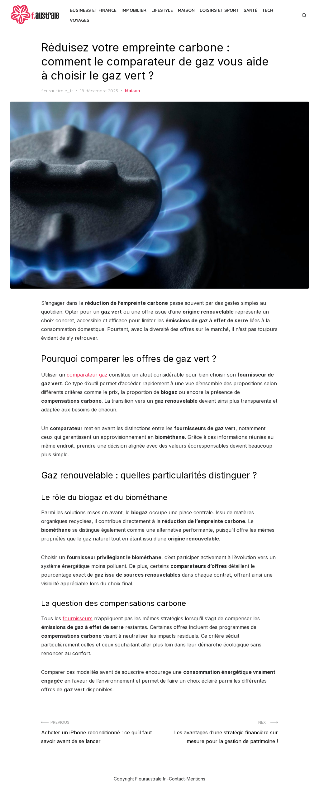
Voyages (79, 20)
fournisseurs (78, 618)
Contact (177, 778)
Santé (250, 10)
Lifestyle (162, 10)
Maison (186, 10)
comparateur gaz (87, 375)
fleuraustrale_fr (57, 91)
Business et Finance (93, 10)
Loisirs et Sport (219, 10)
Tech (267, 10)
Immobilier (133, 10)
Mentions (196, 778)
